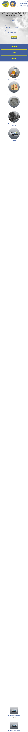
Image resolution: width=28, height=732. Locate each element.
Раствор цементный (10, 32)
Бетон (14, 53)
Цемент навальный (10, 25)
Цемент (14, 47)
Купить (14, 37)
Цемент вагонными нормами (12, 30)
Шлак (14, 59)
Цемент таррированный (11, 27)
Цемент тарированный (14, 94)
